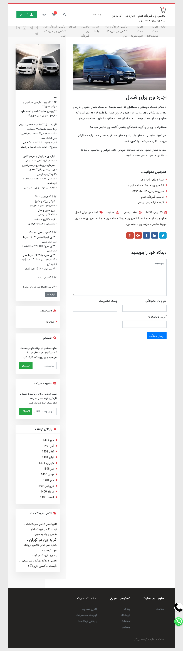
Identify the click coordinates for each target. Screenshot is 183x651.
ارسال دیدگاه (156, 336)
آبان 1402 (48, 451)
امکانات (126, 621)
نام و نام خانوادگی (156, 301)
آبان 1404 (48, 457)
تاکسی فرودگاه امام (152, 197)
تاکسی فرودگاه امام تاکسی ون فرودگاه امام (116, 31)
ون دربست (87, 218)
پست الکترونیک (107, 301)
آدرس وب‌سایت (157, 317)
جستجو (25, 365)
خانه (163, 26)
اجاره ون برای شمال (86, 212)
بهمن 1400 (47, 474)
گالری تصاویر (89, 609)
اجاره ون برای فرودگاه (153, 218)
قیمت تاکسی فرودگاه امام (43, 529)
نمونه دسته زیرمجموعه (137, 31)
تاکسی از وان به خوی (45, 534)
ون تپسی (50, 550)
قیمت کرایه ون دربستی (150, 202)
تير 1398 (48, 469)
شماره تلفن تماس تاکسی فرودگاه (40, 545)
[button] (53, 14)
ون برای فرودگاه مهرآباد (45, 556)
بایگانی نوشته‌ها (87, 621)
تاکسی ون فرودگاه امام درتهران (146, 185)
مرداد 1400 (47, 491)
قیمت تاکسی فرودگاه (42, 566)
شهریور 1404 (46, 463)
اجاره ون (131, 224)
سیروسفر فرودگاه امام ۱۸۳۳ (148, 191)
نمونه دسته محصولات (152, 31)
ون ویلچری (26, 561)
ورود (43, 14)
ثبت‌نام (24, 14)
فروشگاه (125, 615)
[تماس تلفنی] (178, 621)
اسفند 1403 (47, 497)
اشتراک (25, 411)
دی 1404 (48, 480)
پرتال (137, 639)
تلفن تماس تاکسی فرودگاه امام (41, 524)
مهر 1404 (48, 440)
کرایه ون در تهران (42, 540)
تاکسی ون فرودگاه (85, 31)
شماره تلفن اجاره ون (152, 179)
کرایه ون (143, 224)
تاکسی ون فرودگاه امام (125, 218)
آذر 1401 (48, 446)
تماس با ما (95, 29)
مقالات (72, 26)
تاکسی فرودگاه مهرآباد (45, 561)
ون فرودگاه (102, 218)
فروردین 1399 (45, 486)
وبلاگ (127, 609)
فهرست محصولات (86, 615)
